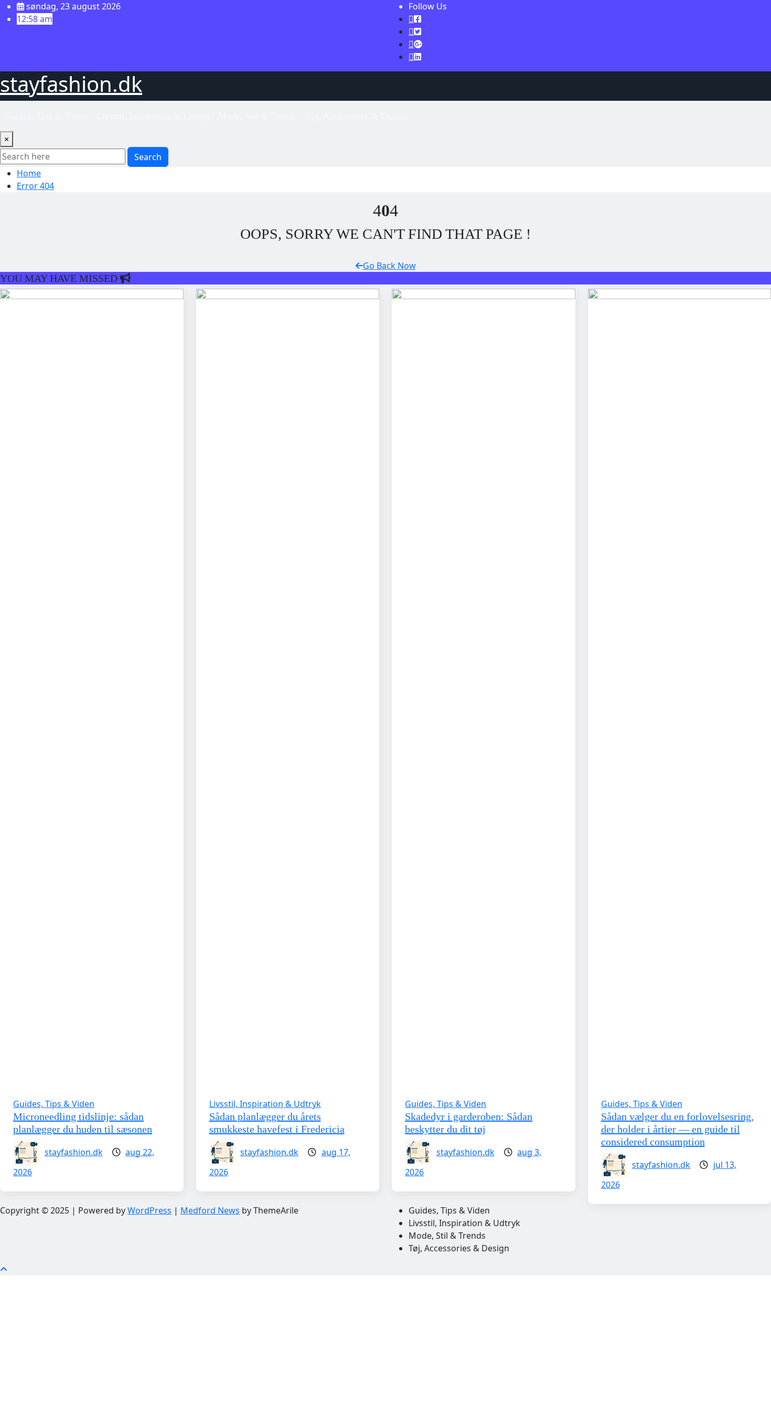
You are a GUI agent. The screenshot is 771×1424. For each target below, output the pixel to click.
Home (29, 173)
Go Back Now (389, 265)
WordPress (149, 1210)
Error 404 (35, 186)
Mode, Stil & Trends (257, 116)
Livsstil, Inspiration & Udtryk (153, 116)
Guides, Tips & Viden (46, 116)
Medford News (210, 1210)
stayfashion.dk (71, 83)
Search (148, 157)
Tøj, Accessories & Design (356, 116)
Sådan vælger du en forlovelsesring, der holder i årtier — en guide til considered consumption (677, 1129)
